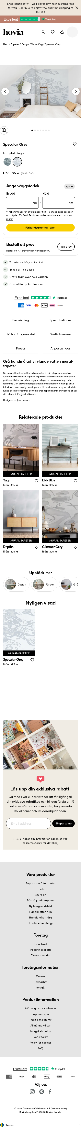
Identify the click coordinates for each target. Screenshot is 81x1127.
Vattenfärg (37, 44)
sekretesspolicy (32, 843)
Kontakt (40, 987)
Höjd (57, 198)
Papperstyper (40, 1014)
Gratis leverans (60, 334)
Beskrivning (20, 320)
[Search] (43, 32)
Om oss (40, 976)
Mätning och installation (40, 1008)
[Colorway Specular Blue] (7, 161)
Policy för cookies (40, 1042)
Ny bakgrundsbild (40, 906)
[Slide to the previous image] (5, 91)
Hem (5, 44)
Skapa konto (63, 823)
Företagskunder (40, 955)
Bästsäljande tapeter (40, 900)
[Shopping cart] (62, 32)
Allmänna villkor (40, 1025)
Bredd (21, 198)
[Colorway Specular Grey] (17, 161)
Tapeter (15, 44)
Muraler (40, 894)
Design (25, 44)
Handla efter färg (40, 917)
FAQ (40, 1048)
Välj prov (66, 246)
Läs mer (38, 284)
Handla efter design (40, 923)
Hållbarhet (40, 982)
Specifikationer (60, 320)
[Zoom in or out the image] (4, 130)
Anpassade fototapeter (41, 883)
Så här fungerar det (20, 334)
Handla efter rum (40, 912)
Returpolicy (40, 1037)
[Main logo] (14, 32)
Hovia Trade (40, 944)
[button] (52, 32)
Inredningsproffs (40, 949)
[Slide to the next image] (76, 91)
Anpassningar (60, 348)
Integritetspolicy (40, 1031)
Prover (20, 348)
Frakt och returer (41, 1020)
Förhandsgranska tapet (40, 227)
